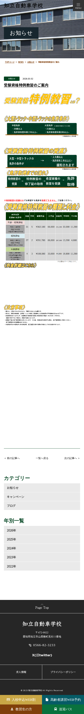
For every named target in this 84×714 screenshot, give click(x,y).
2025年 (11, 539)
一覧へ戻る (42, 458)
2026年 (11, 530)
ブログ (11, 505)
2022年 (11, 566)
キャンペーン (15, 496)
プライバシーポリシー (63, 672)
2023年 (11, 557)
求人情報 (21, 672)
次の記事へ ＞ (72, 458)
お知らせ (11, 78)
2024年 (11, 548)
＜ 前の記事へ (12, 458)
